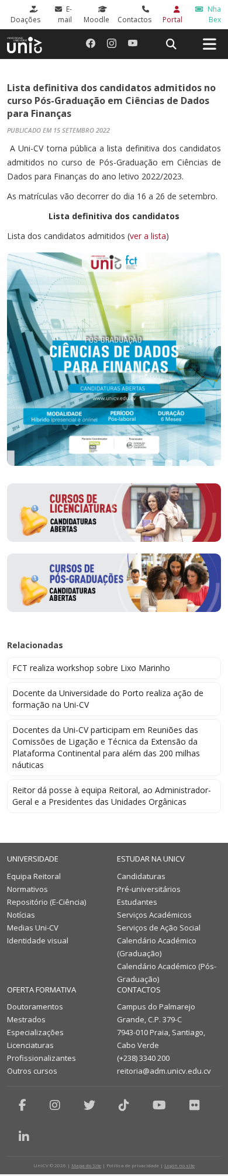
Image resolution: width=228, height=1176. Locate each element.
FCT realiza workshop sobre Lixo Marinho (91, 667)
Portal (172, 20)
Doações (25, 20)
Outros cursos (32, 1071)
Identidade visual (37, 940)
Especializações (35, 1032)
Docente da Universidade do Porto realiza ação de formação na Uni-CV (107, 698)
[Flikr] (194, 1105)
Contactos (134, 20)
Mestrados (26, 1019)
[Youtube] (159, 1105)
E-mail (65, 14)
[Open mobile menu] (209, 44)
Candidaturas (141, 876)
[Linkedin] (24, 1136)
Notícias (21, 914)
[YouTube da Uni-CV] (132, 43)
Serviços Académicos (154, 914)
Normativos (27, 889)
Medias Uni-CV (32, 927)
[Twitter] (89, 1105)
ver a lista (148, 235)
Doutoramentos (35, 1006)
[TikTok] (124, 1105)
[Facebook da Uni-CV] (90, 43)
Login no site (179, 1165)
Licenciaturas (30, 1045)
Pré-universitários (149, 889)
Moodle (96, 20)
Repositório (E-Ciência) (46, 902)
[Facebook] (22, 1105)
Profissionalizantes (41, 1058)
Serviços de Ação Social (159, 927)
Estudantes (137, 902)
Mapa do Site (86, 1165)
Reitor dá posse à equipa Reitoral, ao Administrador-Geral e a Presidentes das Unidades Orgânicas (111, 795)
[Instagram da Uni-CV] (111, 43)
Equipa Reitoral (34, 876)
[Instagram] (55, 1105)
